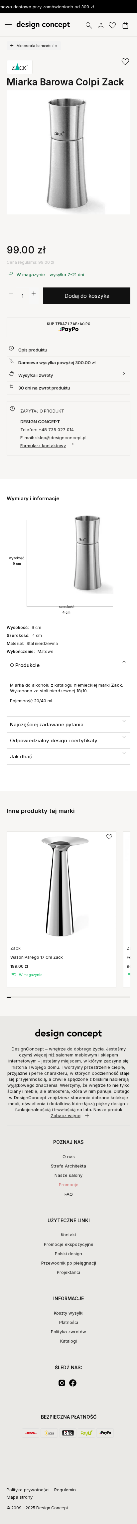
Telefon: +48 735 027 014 (47, 429)
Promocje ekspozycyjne (68, 1244)
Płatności (68, 1322)
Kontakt (68, 1234)
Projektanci (68, 1272)
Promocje (68, 1184)
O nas (69, 1156)
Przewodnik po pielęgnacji (68, 1263)
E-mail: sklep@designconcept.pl (53, 437)
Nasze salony (68, 1175)
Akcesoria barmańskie (37, 45)
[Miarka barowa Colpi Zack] (68, 152)
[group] (61, 909)
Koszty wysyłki (68, 1313)
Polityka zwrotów (68, 1331)
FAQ (69, 1194)
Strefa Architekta (68, 1166)
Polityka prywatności (28, 1489)
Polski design (68, 1253)
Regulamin (65, 1489)
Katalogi (68, 1341)
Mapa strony (20, 1497)
